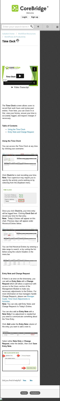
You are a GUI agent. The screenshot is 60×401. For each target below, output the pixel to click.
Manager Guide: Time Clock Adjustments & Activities (18, 298)
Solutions (35, 393)
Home (24, 393)
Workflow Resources (27, 33)
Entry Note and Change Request (21, 132)
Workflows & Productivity (15, 36)
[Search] (32, 26)
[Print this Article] (17, 40)
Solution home (8, 33)
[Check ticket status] (47, 26)
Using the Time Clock (16, 129)
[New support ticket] (38, 26)
